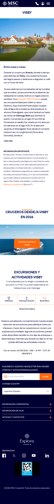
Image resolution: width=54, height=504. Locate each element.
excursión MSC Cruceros (29, 99)
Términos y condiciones (13, 185)
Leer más (8, 141)
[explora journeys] (27, 439)
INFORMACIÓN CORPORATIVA (15, 404)
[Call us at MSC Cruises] (37, 3)
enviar (45, 377)
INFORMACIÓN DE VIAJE (13, 411)
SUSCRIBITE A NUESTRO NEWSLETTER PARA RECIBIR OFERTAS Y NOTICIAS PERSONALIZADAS (25, 368)
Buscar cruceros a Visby (27, 243)
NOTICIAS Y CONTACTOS (13, 417)
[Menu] (50, 3)
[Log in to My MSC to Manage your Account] (42, 3)
